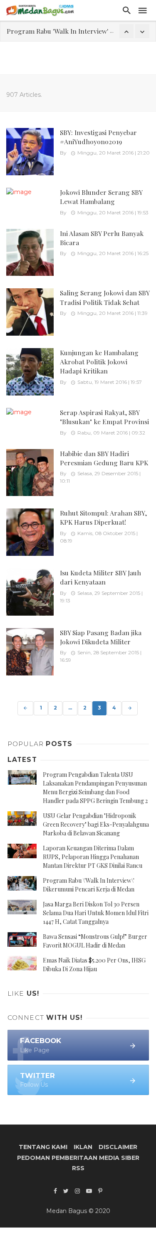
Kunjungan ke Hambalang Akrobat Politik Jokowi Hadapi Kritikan (99, 361)
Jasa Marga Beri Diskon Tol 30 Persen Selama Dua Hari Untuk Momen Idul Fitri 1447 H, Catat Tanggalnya (96, 913)
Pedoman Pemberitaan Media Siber (78, 1157)
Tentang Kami (43, 1147)
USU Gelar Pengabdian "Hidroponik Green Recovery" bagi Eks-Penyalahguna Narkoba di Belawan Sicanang (96, 824)
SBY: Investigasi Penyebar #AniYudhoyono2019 (98, 137)
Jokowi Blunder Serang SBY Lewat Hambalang (101, 197)
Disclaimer (118, 1147)
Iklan (83, 1147)
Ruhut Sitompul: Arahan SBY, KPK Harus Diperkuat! (103, 517)
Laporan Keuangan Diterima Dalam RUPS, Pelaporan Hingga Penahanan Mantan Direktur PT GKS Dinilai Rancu (92, 856)
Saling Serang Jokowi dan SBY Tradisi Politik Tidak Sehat (104, 297)
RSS (78, 1168)
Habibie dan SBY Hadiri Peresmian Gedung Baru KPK (104, 458)
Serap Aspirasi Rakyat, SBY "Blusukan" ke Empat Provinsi (104, 417)
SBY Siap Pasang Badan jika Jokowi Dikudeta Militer (100, 637)
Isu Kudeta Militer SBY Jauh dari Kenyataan (100, 577)
